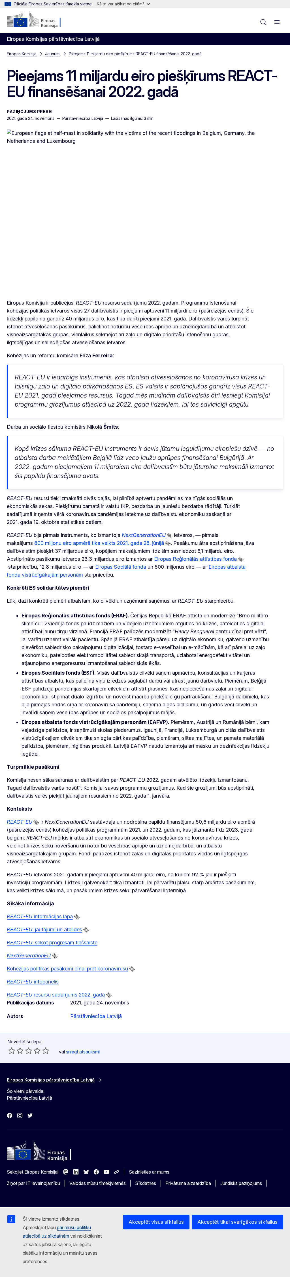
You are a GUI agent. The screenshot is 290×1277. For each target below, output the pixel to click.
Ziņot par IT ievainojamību (33, 1183)
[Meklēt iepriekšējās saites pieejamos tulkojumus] (169, 535)
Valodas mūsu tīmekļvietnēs (97, 1183)
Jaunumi (52, 53)
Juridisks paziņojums (241, 1183)
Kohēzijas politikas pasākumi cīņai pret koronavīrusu (67, 969)
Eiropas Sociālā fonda (120, 567)
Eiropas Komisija (22, 53)
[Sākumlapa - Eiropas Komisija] (41, 19)
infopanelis (33, 982)
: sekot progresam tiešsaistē (52, 942)
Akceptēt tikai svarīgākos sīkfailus (237, 1222)
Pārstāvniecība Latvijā (96, 1016)
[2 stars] (15, 1050)
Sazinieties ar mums (149, 1172)
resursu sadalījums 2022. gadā (56, 995)
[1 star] (11, 1050)
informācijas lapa (40, 916)
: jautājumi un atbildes (44, 929)
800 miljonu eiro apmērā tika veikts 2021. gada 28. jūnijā (99, 543)
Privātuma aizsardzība (188, 1183)
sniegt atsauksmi (83, 1052)
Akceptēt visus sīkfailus (156, 1222)
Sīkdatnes (145, 1183)
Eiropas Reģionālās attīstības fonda (195, 559)
